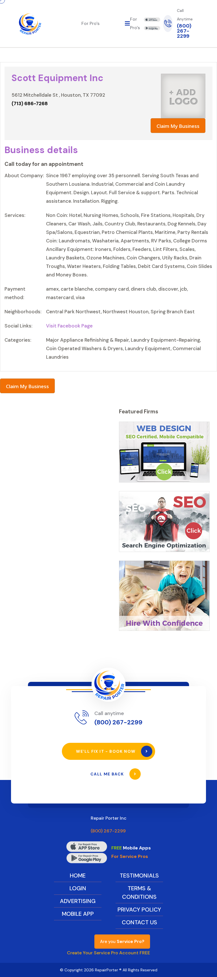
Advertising (78, 901)
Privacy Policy (139, 909)
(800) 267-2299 (184, 30)
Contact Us (139, 922)
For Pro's (90, 23)
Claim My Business (178, 126)
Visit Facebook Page (69, 326)
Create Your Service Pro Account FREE (108, 953)
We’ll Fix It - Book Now (106, 751)
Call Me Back (107, 774)
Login (78, 888)
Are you (122, 941)
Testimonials (139, 875)
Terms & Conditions (139, 892)
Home (78, 875)
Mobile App (78, 913)
